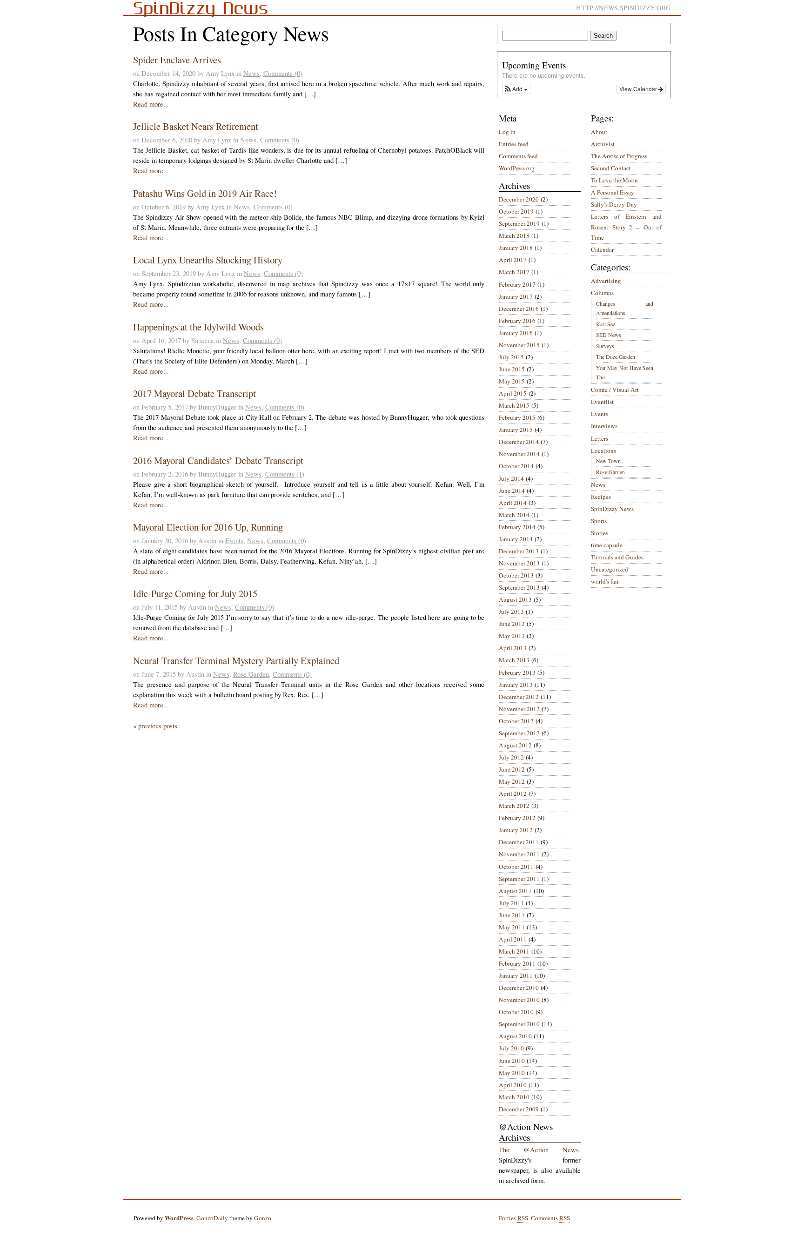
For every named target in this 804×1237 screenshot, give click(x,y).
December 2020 (519, 199)
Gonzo (262, 1218)
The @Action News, (540, 1149)
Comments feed (518, 156)
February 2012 (517, 817)
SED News (608, 334)
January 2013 (516, 684)
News (251, 73)
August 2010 (515, 1036)
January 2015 (516, 429)
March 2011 (514, 951)
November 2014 (519, 454)
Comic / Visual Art (615, 389)
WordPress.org (517, 168)
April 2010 (513, 1085)
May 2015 (512, 381)
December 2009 (519, 1109)
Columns (602, 293)
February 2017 (517, 284)
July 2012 (511, 757)
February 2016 (517, 320)
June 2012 (512, 769)
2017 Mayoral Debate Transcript (194, 393)
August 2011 (515, 891)
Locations (603, 450)
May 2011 (512, 927)
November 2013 (519, 563)
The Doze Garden (615, 356)
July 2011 (511, 903)
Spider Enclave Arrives (177, 59)
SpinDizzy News (612, 508)
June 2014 (512, 490)
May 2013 (512, 636)
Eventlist (602, 401)
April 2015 (513, 393)
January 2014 (516, 539)
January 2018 (516, 247)
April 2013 (513, 648)
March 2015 (514, 405)
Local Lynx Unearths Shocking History (207, 259)
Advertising (606, 280)
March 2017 (514, 272)
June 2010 (512, 1060)
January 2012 (516, 830)
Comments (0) (282, 73)
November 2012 (519, 709)
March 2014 (514, 515)
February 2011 (517, 963)
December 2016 (519, 308)
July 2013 (511, 611)
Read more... (151, 104)
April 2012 (513, 793)
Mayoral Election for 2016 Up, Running (208, 526)
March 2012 (514, 805)
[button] (516, 89)
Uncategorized (609, 569)
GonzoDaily (212, 1218)
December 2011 (519, 842)
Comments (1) (284, 474)
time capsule (607, 545)
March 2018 (514, 235)
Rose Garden (251, 674)
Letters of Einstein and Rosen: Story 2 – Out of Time (626, 227)
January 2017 (516, 296)
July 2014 (511, 478)
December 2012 (519, 696)
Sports (599, 521)
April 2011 (513, 939)
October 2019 (516, 211)
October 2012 (516, 721)
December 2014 (519, 441)
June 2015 (512, 369)
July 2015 (511, 357)
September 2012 (519, 733)
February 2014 (517, 527)
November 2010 (519, 999)
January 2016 (516, 333)
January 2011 (516, 975)
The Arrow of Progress (619, 156)
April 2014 (513, 502)
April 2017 (513, 259)
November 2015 (519, 345)
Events (234, 540)
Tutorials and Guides (617, 557)
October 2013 (516, 575)
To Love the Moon (614, 180)
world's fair (605, 581)
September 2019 (519, 223)
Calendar (602, 249)
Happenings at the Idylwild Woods (198, 326)
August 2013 (515, 599)
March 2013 (514, 660)
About (599, 132)
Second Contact (611, 168)
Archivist (603, 144)
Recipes (601, 496)
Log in (507, 132)
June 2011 (512, 915)
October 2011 (516, 866)
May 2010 (512, 1073)
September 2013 (519, 587)
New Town (608, 460)
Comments (550, 1218)
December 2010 (519, 987)
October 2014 (516, 466)
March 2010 (514, 1097)
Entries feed (514, 144)
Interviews (604, 426)
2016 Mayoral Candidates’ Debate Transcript (218, 460)
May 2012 (512, 781)
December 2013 (519, 551)
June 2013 (512, 623)
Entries (513, 1218)
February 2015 (517, 417)
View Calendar (638, 89)
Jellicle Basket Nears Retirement (195, 126)
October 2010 (516, 1012)
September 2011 (519, 878)
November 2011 (519, 854)
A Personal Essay (612, 192)
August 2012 (515, 745)
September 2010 (519, 1024)
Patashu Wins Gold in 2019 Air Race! (205, 193)
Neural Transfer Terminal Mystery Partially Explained (236, 660)
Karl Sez (605, 324)
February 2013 (517, 672)
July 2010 (511, 1048)
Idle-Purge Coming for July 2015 (195, 593)
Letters (599, 438)
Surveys (605, 346)
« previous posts (155, 725)
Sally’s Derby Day (614, 204)
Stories (599, 533)
